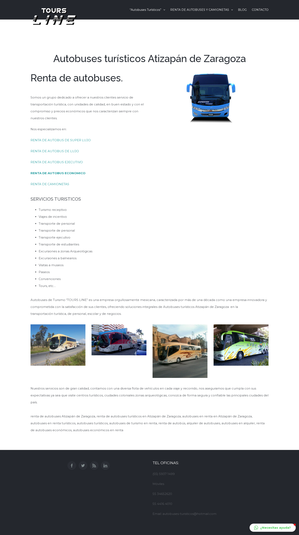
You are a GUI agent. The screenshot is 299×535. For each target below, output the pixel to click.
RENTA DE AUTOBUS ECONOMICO (58, 173)
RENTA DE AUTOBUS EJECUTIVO (57, 162)
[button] (273, 528)
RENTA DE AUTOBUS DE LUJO (55, 151)
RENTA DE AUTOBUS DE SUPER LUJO (61, 140)
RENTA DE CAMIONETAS (50, 184)
